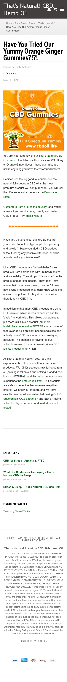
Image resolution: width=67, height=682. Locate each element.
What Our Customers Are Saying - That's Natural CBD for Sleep (29, 473)
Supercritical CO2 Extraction (20, 398)
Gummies (11, 73)
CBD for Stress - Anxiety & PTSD (23, 460)
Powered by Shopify (33, 641)
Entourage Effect (32, 381)
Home (9, 23)
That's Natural (33, 215)
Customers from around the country (25, 207)
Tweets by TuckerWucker (17, 511)
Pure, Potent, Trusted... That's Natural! (34, 23)
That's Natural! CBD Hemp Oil (28, 9)
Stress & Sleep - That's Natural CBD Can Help (31, 487)
